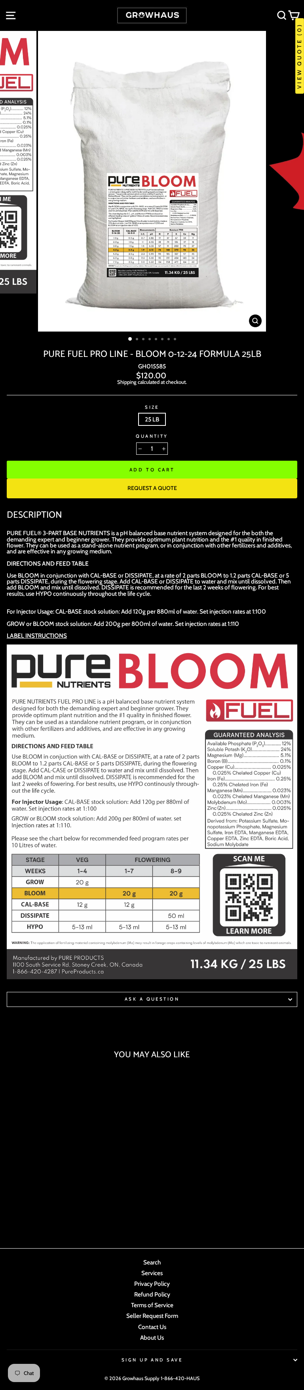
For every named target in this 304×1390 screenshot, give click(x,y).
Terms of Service (152, 1305)
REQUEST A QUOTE (152, 488)
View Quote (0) (299, 56)
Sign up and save (152, 1360)
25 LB (152, 419)
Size (152, 407)
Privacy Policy (152, 1283)
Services (152, 1273)
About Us (152, 1337)
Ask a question (152, 999)
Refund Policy (152, 1294)
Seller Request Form (152, 1315)
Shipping (127, 382)
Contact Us (152, 1327)
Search (152, 1262)
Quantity (152, 436)
